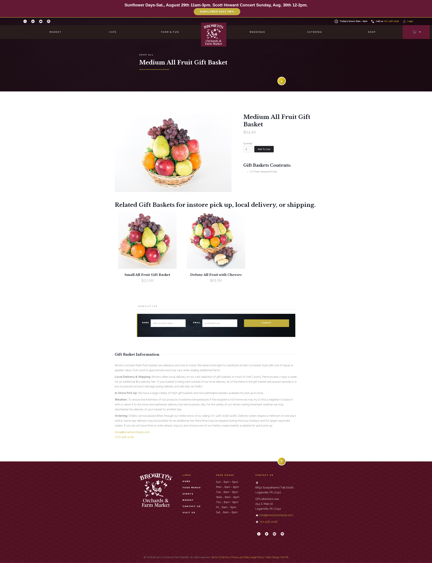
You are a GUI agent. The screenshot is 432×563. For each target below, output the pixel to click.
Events (188, 494)
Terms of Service (220, 557)
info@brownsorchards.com (276, 515)
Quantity (247, 143)
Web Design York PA (277, 557)
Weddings (257, 32)
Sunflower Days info (217, 11)
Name (145, 323)
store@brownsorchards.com (132, 432)
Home (187, 481)
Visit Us (189, 513)
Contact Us (192, 506)
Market (56, 32)
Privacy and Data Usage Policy (247, 557)
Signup (266, 323)
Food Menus (192, 488)
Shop (372, 32)
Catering (314, 32)
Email (197, 323)
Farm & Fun (170, 32)
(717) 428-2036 (124, 437)
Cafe (113, 32)
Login (410, 21)
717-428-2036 (391, 21)
